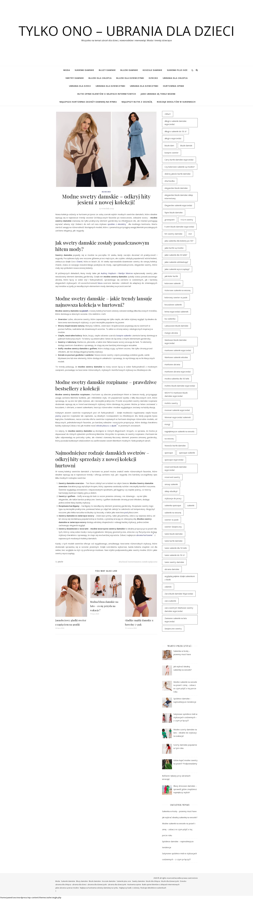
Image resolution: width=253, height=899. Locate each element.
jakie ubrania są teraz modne (158, 93)
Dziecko (153, 78)
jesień (85, 310)
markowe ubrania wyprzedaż (178, 371)
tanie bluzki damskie (174, 533)
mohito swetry (171, 403)
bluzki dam (169, 145)
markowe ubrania (172, 364)
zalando (168, 586)
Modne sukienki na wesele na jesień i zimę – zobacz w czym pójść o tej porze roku (178, 829)
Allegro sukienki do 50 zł (175, 131)
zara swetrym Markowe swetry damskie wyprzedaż (179, 609)
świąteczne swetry (173, 628)
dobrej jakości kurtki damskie (178, 173)
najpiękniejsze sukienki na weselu (179, 431)
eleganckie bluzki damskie (176, 188)
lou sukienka (170, 318)
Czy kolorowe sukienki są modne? (180, 166)
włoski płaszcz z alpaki (106, 425)
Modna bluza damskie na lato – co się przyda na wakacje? (104, 606)
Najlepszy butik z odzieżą (137, 101)
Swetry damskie (74, 78)
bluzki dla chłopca (100, 78)
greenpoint (170, 219)
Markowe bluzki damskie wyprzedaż (176, 342)
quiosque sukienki (187, 452)
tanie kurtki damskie (174, 540)
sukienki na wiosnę (173, 512)
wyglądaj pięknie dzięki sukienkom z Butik (180, 578)
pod (126, 512)
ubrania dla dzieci (80, 86)
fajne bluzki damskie (174, 212)
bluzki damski (186, 145)
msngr (167, 424)
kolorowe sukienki (173, 283)
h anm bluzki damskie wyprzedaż (179, 226)
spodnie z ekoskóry (117, 224)
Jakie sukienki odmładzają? (176, 262)
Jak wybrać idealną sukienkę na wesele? (179, 817)
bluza (100, 283)
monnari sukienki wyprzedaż (177, 410)
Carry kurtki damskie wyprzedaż (179, 159)
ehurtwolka (170, 181)
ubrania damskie (172, 569)
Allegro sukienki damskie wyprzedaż (175, 123)
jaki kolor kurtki (171, 276)
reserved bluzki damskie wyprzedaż (176, 468)
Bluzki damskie (129, 70)
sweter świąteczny (173, 526)
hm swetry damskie (173, 233)
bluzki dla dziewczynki (130, 78)
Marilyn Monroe (125, 273)
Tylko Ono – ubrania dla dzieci (126, 30)
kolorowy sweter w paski (176, 297)
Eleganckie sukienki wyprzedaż (178, 205)
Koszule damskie (152, 70)
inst (190, 233)
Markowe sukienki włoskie (176, 357)
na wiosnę (169, 438)
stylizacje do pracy (173, 498)
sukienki (127, 335)
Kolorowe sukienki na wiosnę (177, 290)
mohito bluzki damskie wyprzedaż (180, 385)
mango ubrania (171, 333)
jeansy (58, 415)
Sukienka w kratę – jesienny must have (179, 811)
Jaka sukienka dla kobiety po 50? (179, 240)
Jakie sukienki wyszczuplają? (177, 269)
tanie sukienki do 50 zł (174, 555)
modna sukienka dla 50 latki (177, 378)
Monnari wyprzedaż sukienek (178, 417)
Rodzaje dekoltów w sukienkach (176, 101)
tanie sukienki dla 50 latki (176, 548)
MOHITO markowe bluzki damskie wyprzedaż (176, 394)
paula (60, 561)
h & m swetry (187, 219)
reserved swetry (172, 477)
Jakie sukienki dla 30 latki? (176, 255)
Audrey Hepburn (108, 273)
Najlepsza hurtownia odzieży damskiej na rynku (88, 101)
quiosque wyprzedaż (174, 459)
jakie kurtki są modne (174, 248)
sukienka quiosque (173, 505)
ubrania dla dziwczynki (144, 86)
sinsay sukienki (171, 484)
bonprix (119, 335)
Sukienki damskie (84, 70)
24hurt (168, 114)
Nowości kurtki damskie (175, 445)
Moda (66, 70)
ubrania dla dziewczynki (110, 86)
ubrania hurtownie (144, 535)
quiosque (169, 452)
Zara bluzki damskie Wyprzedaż (179, 593)
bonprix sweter (172, 152)
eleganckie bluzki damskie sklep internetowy (179, 197)
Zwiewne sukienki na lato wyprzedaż (176, 620)
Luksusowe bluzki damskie (176, 325)
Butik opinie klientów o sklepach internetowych (106, 93)
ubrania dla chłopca (175, 78)
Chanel (79, 261)
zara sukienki (170, 600)
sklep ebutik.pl (171, 491)
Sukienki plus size (177, 70)
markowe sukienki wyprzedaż (178, 350)
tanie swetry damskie (174, 562)
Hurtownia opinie (173, 86)
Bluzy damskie (107, 70)
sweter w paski (171, 519)
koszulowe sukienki (173, 304)
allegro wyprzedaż (173, 138)
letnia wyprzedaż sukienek (176, 311)
